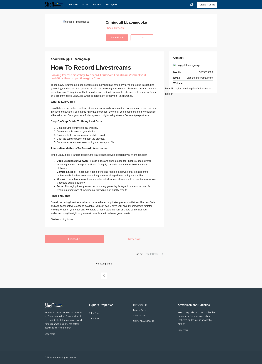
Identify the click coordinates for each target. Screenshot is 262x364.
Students (96, 4)
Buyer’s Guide (139, 310)
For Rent (95, 318)
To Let (85, 4)
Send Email (117, 37)
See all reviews (115, 28)
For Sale (73, 4)
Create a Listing (207, 4)
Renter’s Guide (140, 305)
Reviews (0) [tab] (134, 239)
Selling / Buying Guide (143, 321)
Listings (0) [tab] (74, 239)
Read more (50, 334)
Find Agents (112, 4)
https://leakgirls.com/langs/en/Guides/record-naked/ (189, 91)
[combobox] (153, 254)
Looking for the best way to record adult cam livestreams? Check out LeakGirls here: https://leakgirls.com (98, 77)
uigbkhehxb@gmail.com (200, 77)
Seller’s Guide (139, 315)
